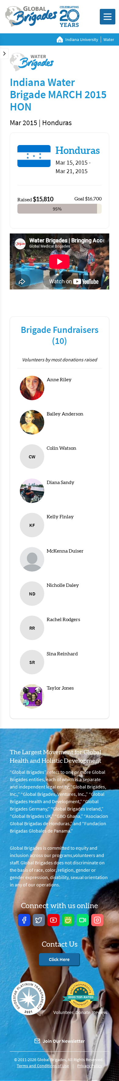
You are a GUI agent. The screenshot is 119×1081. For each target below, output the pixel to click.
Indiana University (81, 39)
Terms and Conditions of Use (43, 1065)
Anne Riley (59, 379)
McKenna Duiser (65, 551)
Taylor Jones (60, 688)
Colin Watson (61, 448)
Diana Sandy (60, 482)
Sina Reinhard (62, 653)
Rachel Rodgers (63, 619)
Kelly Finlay (60, 516)
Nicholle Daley (63, 585)
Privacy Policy (89, 1065)
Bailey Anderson (65, 414)
